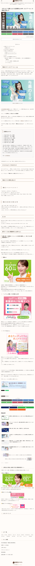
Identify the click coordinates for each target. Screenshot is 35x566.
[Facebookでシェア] (17, 32)
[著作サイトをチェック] (9, 407)
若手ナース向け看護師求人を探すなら (10, 56)
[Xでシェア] (6, 32)
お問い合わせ (3, 547)
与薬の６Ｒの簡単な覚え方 (8, 50)
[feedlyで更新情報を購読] (26, 407)
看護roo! (7, 59)
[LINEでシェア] (6, 34)
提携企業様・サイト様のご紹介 (7, 554)
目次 (16, 44)
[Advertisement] (17, 521)
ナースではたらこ (9, 62)
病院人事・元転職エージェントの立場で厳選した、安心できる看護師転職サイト (18, 58)
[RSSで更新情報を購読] (17, 409)
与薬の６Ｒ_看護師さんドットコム (17, 103)
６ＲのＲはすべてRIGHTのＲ (9, 49)
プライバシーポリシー (5, 549)
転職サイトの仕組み (5, 545)
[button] (28, 34)
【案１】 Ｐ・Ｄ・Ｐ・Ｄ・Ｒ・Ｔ (10, 52)
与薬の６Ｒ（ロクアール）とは (9, 46)
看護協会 (22, 120)
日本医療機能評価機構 (5, 109)
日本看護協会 (7, 155)
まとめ (5, 55)
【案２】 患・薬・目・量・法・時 (10, 53)
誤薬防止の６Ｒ (7, 47)
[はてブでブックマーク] (28, 32)
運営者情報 (3, 552)
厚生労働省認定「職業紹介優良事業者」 (8, 542)
